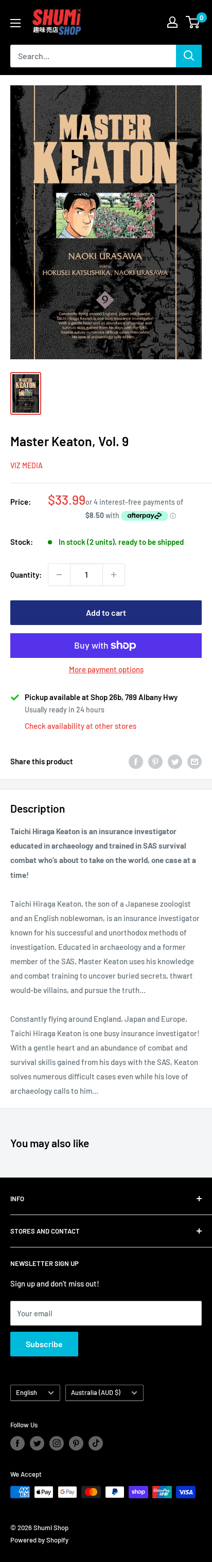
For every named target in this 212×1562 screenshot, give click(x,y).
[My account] (172, 22)
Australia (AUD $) (95, 1392)
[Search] (189, 56)
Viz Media (26, 465)
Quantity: (26, 574)
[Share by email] (194, 761)
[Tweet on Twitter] (175, 761)
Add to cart (106, 612)
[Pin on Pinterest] (155, 761)
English (26, 1392)
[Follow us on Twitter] (37, 1443)
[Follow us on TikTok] (96, 1443)
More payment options (106, 669)
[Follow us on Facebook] (17, 1443)
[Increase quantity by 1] (114, 574)
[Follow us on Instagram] (56, 1443)
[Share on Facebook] (136, 761)
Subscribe (44, 1344)
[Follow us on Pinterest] (76, 1443)
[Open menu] (15, 23)
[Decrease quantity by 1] (59, 574)
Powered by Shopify (39, 1540)
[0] (193, 22)
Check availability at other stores (80, 725)
